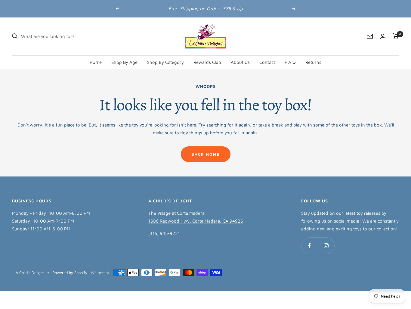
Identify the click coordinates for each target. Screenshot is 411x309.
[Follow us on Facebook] (309, 245)
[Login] (382, 36)
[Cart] (396, 36)
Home (96, 61)
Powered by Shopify (69, 272)
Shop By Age (124, 61)
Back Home (205, 154)
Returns (313, 61)
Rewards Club (207, 61)
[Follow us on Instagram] (326, 245)
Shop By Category (165, 61)
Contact (267, 61)
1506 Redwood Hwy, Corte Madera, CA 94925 (195, 220)
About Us (240, 61)
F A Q (290, 61)
